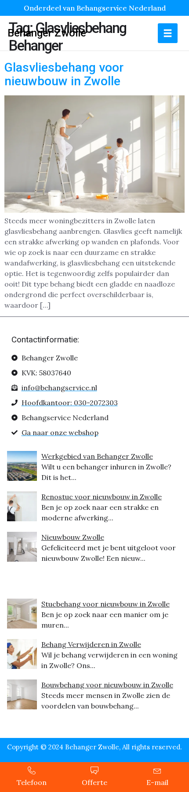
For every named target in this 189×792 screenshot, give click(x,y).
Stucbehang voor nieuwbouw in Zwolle (105, 603)
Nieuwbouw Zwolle (72, 537)
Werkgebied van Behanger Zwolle (97, 456)
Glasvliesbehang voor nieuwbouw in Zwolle (64, 74)
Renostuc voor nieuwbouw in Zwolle (101, 496)
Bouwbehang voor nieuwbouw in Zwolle (107, 684)
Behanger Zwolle (46, 33)
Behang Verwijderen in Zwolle (91, 644)
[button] (168, 33)
